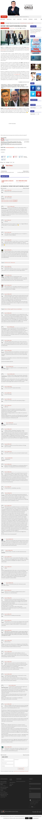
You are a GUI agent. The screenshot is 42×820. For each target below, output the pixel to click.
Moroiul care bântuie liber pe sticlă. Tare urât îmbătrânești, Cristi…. (4, 794)
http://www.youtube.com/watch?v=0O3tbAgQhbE (9, 200)
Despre (35, 19)
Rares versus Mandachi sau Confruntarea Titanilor (4, 789)
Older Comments (3, 188)
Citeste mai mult (35, 818)
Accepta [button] (27, 818)
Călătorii (25, 19)
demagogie (7, 162)
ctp (4, 162)
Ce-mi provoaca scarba (15, 23)
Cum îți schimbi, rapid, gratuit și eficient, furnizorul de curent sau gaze (21, 16)
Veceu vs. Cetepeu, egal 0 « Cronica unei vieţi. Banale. (13, 309)
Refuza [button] (31, 818)
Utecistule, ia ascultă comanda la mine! (7, 172)
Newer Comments (26, 188)
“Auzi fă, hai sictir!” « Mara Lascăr (10, 262)
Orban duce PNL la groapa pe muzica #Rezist (3, 783)
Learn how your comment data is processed (21, 771)
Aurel (2, 287)
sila (13, 162)
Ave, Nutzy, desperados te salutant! (23, 172)
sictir (11, 162)
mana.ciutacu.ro (12, 782)
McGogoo (2, 277)
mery (2, 192)
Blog (14, 19)
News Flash (9, 19)
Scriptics (39, 811)
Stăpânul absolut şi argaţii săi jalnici (7, 181)
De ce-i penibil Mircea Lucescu (21, 180)
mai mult (34, 32)
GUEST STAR (19, 19)
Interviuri (30, 19)
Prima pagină (2, 19)
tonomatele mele (17, 74)
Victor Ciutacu (12, 28)
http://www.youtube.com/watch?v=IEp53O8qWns (9, 201)
